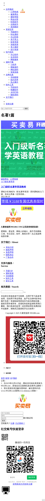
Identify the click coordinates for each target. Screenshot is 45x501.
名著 (9, 182)
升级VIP (9, 271)
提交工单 (9, 281)
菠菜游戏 (14, 72)
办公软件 (14, 55)
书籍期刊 (14, 32)
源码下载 (9, 62)
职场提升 (14, 22)
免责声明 (9, 252)
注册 (12, 423)
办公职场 (14, 37)
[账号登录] (6, 490)
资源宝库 (9, 29)
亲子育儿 (14, 39)
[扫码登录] (5, 437)
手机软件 (14, 87)
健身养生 (14, 14)
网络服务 (14, 60)
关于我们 (9, 97)
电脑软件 (14, 90)
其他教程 (14, 27)
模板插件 (14, 67)
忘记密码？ (20, 423)
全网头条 (9, 75)
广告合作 (9, 257)
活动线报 (14, 77)
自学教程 (9, 9)
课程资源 (9, 273)
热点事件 (14, 82)
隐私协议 (9, 255)
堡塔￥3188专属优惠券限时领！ (23, 202)
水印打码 (14, 92)
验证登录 (31, 477)
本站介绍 (9, 247)
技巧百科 (9, 52)
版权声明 (9, 250)
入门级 (4, 182)
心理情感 (14, 12)
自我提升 (14, 24)
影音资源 (14, 42)
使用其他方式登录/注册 (22, 484)
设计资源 (14, 49)
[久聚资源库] (22, 13)
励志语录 (14, 80)
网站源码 (14, 70)
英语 (12, 182)
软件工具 (9, 85)
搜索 (26, 108)
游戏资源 (14, 44)
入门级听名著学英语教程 (13, 186)
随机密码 (14, 95)
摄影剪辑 (14, 17)
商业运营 (14, 19)
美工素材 (14, 47)
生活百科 (14, 57)
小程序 (13, 65)
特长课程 (14, 34)
